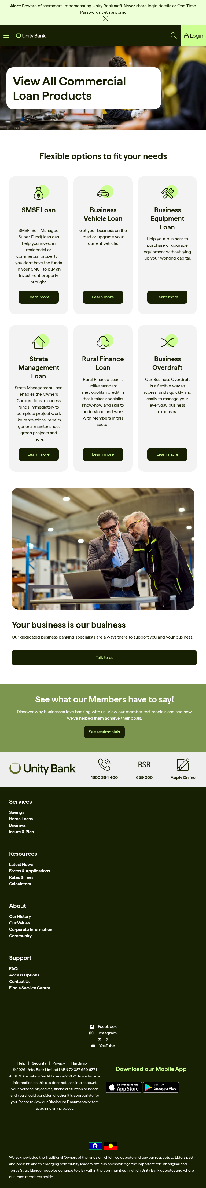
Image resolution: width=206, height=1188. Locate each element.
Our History (20, 916)
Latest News (21, 864)
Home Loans (21, 818)
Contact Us (19, 981)
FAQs (14, 968)
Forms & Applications (29, 870)
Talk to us (104, 657)
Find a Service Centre (29, 987)
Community (20, 935)
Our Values (19, 922)
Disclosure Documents (68, 1102)
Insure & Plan (21, 831)
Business (17, 825)
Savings (16, 812)
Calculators (20, 883)
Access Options (24, 975)
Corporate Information (30, 929)
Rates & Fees (21, 877)
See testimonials (104, 731)
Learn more (39, 297)
